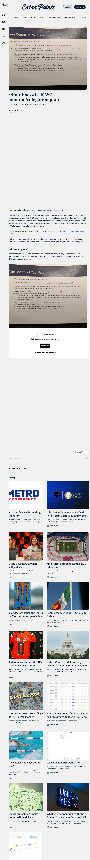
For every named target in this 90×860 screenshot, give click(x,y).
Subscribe (45, 346)
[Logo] (38, 7)
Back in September (11, 215)
